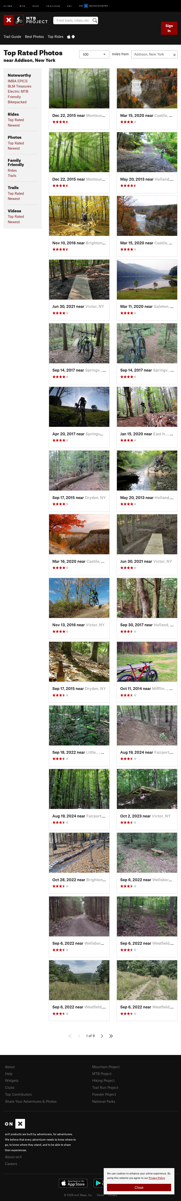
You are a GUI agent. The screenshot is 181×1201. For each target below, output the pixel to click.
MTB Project (101, 1073)
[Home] (28, 20)
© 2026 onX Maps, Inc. (78, 1195)
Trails (12, 175)
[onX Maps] (15, 1127)
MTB (22, 5)
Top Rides (55, 36)
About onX (13, 1157)
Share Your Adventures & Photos (31, 1101)
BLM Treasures (19, 86)
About (10, 1067)
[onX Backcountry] (94, 6)
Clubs (9, 1087)
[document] (139, 1181)
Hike (36, 5)
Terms (100, 1195)
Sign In (169, 28)
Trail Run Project (105, 1087)
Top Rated (16, 120)
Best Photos (34, 36)
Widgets (11, 1080)
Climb (8, 5)
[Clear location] (174, 54)
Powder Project (104, 1094)
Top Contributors (18, 1094)
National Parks (103, 1101)
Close (139, 1187)
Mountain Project (105, 1067)
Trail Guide (12, 36)
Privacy (112, 1195)
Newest (14, 125)
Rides (12, 170)
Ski (69, 5)
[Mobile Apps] (71, 36)
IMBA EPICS (18, 81)
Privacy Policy (157, 1178)
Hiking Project (103, 1080)
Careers (11, 1163)
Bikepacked (17, 102)
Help (8, 1073)
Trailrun (53, 5)
